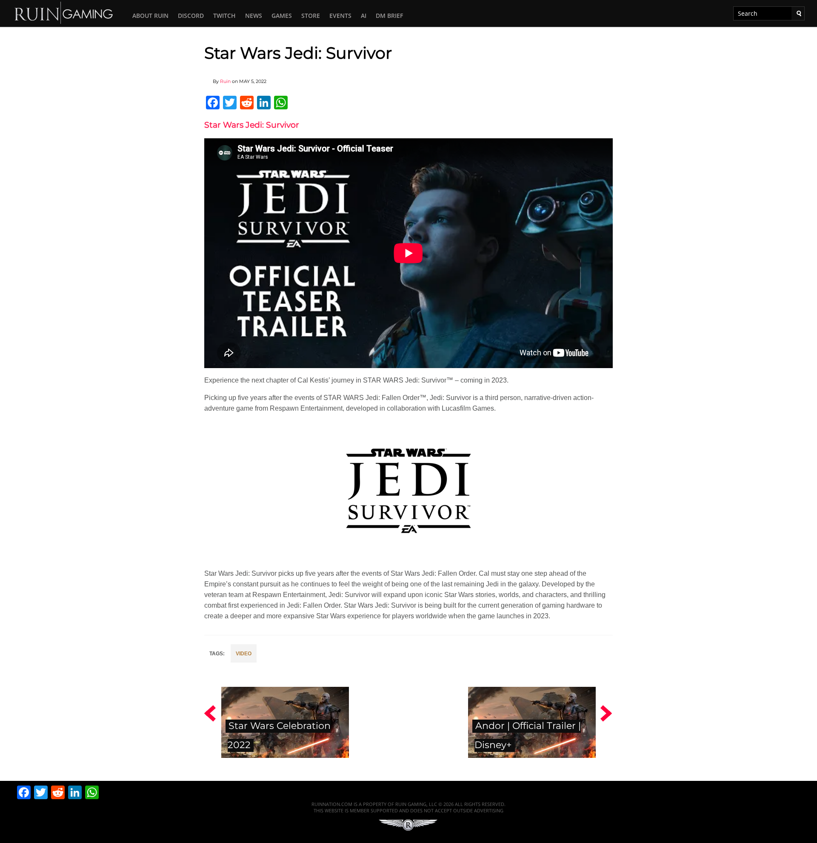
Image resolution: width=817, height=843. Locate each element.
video (243, 654)
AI (363, 15)
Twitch (224, 15)
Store (310, 15)
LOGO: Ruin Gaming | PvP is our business (64, 12)
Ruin (225, 81)
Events (340, 15)
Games (281, 15)
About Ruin (150, 15)
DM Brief (389, 15)
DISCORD (191, 15)
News (253, 15)
